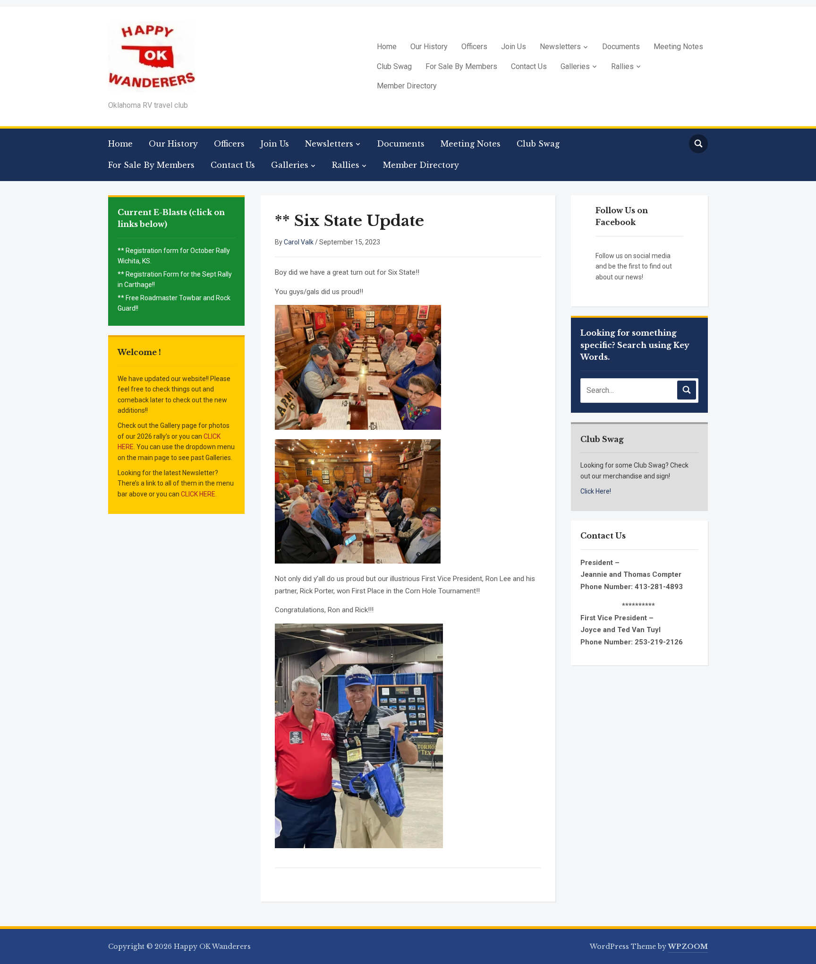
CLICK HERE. (199, 494)
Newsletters (560, 46)
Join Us (513, 46)
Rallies (622, 66)
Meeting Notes (678, 46)
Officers (474, 46)
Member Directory (407, 85)
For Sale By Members (461, 66)
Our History (429, 46)
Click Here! (595, 491)
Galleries (575, 66)
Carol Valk (299, 242)
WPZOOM (688, 946)
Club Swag (394, 66)
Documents (621, 46)
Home (387, 46)
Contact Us (529, 66)
